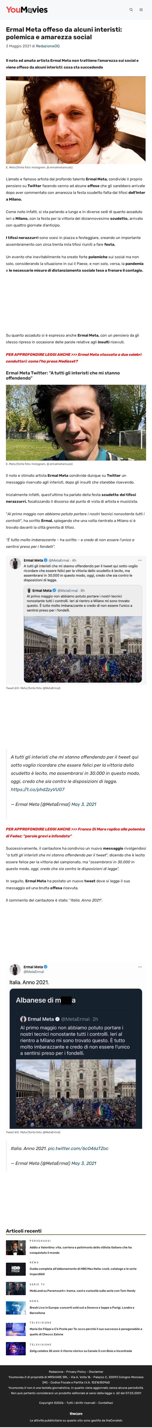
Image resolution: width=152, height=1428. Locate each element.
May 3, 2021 (83, 804)
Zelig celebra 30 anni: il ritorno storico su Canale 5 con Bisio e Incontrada (81, 1351)
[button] (131, 10)
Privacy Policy (76, 1372)
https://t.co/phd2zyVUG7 (37, 789)
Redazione (56, 1372)
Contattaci (105, 1403)
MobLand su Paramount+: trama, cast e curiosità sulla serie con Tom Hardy (83, 1291)
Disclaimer (96, 1372)
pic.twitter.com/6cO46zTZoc (78, 1148)
